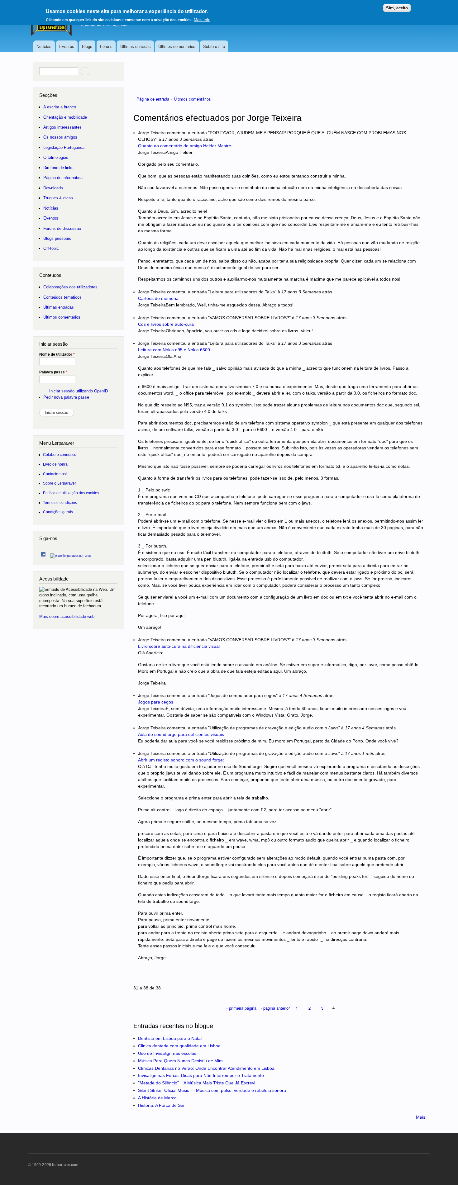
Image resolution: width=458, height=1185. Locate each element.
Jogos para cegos (155, 701)
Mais (420, 1117)
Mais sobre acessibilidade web (66, 616)
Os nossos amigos (60, 137)
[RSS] (70, 554)
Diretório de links (58, 167)
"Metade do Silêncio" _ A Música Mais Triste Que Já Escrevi (196, 1082)
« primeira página (241, 1008)
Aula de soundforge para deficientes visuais (181, 734)
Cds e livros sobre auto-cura (166, 324)
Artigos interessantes (62, 127)
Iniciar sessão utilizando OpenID (78, 391)
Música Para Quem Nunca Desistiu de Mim (180, 1060)
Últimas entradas (135, 46)
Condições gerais (58, 512)
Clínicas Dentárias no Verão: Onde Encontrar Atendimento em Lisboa (206, 1068)
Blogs (87, 46)
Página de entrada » (155, 99)
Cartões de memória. (159, 298)
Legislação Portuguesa (63, 147)
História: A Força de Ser (161, 1105)
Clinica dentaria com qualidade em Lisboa (179, 1045)
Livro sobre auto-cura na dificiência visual (179, 646)
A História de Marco (157, 1097)
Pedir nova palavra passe (66, 397)
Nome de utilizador (57, 354)
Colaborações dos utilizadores (70, 287)
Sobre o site (214, 46)
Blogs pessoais (57, 238)
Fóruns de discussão (62, 228)
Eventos (66, 46)
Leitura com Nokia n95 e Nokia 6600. (174, 349)
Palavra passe (53, 372)
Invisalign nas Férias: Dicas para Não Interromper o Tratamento (201, 1075)
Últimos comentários (176, 46)
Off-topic (51, 248)
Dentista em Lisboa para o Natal (170, 1038)
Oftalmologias (55, 157)
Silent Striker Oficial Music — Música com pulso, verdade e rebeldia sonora (212, 1090)
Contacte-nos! (55, 474)
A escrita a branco (59, 107)
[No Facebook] (43, 553)
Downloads (53, 188)
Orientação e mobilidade (65, 117)
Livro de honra (55, 464)
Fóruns (106, 46)
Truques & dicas (58, 198)
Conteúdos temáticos (62, 297)
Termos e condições (60, 502)
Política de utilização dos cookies (71, 493)
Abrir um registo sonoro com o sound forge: (181, 759)
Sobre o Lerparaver (59, 483)
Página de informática (63, 177)
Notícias (43, 46)
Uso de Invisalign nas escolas (167, 1053)
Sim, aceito (397, 8)
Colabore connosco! (60, 455)
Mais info (202, 19)
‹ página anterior (275, 1008)
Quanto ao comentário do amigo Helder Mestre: (185, 145)
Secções (48, 95)
